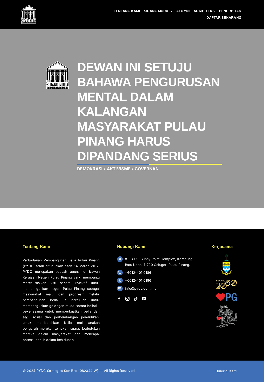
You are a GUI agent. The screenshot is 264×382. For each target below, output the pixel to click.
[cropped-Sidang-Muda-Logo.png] (29, 6)
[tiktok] (136, 299)
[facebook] (119, 299)
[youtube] (144, 299)
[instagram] (127, 299)
